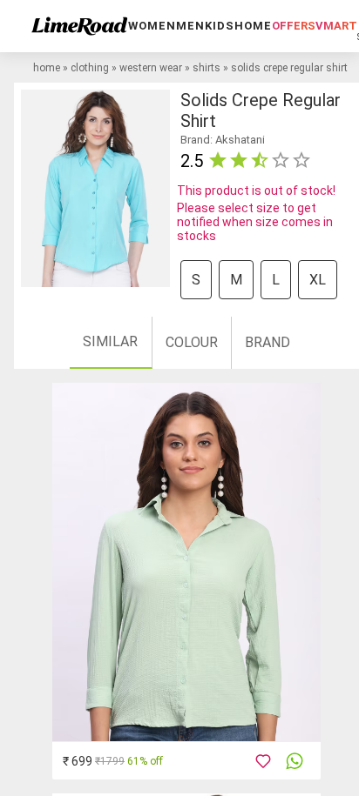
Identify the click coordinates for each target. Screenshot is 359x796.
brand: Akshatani (222, 139)
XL (317, 279)
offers (293, 25)
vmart (336, 25)
